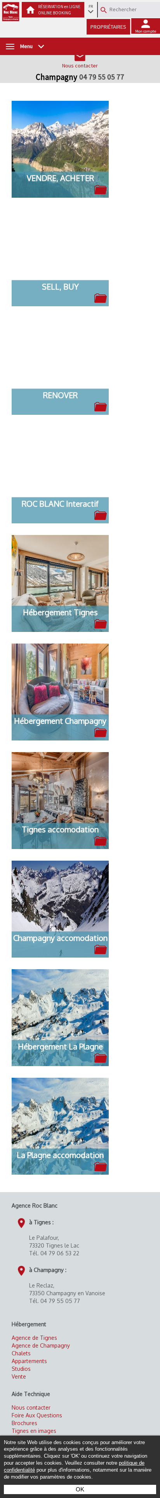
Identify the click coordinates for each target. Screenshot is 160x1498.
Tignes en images (34, 1430)
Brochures (24, 1423)
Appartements (29, 1361)
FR (91, 6)
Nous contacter (31, 1407)
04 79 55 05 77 (101, 76)
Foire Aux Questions (37, 1415)
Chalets (21, 1353)
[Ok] (103, 10)
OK (80, 1489)
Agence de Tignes (34, 1337)
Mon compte (145, 31)
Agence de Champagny (41, 1345)
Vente (19, 1376)
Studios (21, 1368)
